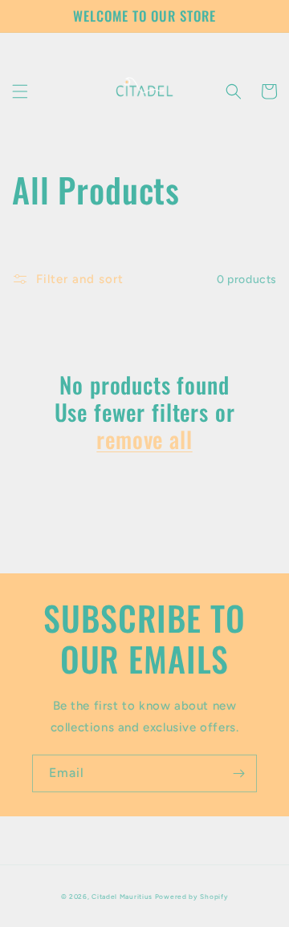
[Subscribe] (238, 773)
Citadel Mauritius (122, 897)
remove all (144, 439)
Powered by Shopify (192, 897)
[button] (20, 91)
